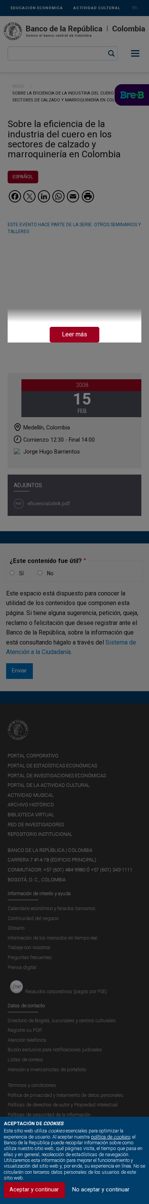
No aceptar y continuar (101, 1189)
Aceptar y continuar (34, 1189)
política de (110, 1137)
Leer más (74, 334)
